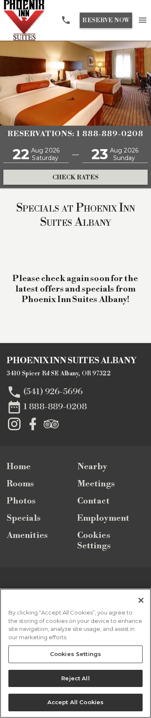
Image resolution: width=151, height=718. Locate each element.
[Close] (141, 600)
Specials (24, 518)
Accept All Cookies (75, 702)
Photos (21, 501)
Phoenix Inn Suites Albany (72, 361)
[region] (75, 653)
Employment (103, 518)
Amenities (27, 535)
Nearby (92, 467)
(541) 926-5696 (53, 391)
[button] (36, 154)
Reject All (75, 678)
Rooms (20, 484)
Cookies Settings (94, 540)
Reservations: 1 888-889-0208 (75, 134)
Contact (93, 501)
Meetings (96, 484)
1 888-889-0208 (55, 406)
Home (19, 467)
